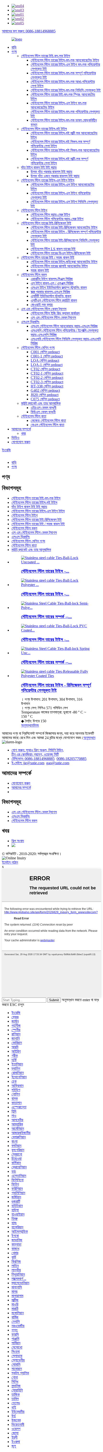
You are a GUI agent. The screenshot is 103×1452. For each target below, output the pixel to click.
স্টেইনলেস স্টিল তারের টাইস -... (45, 571)
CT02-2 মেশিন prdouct (47, 378)
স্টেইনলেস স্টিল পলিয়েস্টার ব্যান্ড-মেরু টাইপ (57, 219)
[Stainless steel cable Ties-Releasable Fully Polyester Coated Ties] (56, 676)
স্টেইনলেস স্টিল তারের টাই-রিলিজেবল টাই (46, 223)
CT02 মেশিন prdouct (45, 369)
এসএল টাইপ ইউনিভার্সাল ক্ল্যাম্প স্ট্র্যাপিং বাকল (59, 287)
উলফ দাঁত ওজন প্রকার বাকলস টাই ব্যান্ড (55, 176)
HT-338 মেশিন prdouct (47, 386)
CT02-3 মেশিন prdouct (47, 382)
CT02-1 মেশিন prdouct (47, 373)
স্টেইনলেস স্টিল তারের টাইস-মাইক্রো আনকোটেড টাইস (64, 262)
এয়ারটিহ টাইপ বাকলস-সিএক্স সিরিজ (52, 279)
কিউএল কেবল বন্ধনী (43, 412)
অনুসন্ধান (27, 725)
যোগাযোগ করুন (20, 442)
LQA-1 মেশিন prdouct (47, 365)
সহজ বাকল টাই (40, 270)
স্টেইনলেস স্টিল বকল (34, 275)
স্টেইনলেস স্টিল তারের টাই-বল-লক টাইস (45, 56)
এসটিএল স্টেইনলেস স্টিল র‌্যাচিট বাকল (54, 300)
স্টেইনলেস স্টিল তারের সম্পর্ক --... (46, 616)
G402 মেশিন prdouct (45, 390)
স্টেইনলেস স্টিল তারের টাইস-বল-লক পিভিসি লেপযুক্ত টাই (66, 90)
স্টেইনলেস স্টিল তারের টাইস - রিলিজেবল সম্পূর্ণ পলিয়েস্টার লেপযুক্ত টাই (56, 688)
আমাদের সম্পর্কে (21, 429)
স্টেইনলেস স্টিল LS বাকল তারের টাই (53, 249)
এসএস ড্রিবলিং (30, 322)
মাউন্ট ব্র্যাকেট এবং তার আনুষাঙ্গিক (41, 403)
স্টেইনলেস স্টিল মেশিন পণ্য (38, 348)
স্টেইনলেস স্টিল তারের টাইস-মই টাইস (44, 129)
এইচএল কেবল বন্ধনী (43, 408)
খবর (23, 433)
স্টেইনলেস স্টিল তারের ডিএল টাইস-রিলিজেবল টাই (61, 253)
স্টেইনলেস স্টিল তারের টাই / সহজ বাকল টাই (47, 257)
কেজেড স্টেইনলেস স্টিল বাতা (48, 420)
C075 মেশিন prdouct (45, 399)
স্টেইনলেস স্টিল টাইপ (34, 210)
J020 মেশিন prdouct (44, 395)
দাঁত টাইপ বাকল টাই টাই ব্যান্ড (39, 167)
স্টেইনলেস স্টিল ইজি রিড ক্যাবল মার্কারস (55, 313)
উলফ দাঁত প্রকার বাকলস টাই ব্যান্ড (51, 172)
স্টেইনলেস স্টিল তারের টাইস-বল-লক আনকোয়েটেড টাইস (65, 60)
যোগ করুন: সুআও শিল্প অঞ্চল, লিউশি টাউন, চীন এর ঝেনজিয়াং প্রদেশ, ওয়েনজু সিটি (37, 752)
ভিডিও (15, 438)
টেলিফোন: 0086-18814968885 (33, 759)
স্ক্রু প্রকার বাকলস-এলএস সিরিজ (50, 292)
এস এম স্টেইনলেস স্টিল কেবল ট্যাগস (43, 309)
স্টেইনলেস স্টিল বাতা (33, 416)
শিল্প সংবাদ (17, 841)
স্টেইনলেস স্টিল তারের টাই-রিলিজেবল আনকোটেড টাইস (64, 227)
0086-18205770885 (71, 759)
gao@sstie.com (57, 763)
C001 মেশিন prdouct (45, 352)
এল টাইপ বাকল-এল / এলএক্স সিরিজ (52, 283)
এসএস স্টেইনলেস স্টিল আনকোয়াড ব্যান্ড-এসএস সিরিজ (64, 326)
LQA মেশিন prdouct (45, 360)
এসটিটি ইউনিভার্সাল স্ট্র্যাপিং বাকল (51, 296)
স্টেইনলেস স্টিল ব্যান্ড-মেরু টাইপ (50, 215)
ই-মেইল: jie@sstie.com (27, 763)
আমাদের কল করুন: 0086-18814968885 (29, 31)
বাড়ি (14, 47)
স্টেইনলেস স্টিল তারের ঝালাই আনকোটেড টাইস (59, 266)
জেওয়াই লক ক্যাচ (42, 305)
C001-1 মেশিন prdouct (47, 356)
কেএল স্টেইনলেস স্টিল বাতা (47, 425)
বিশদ (36, 725)
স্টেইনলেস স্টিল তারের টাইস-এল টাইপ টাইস (47, 180)
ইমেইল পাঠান (10, 862)
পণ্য (14, 52)
